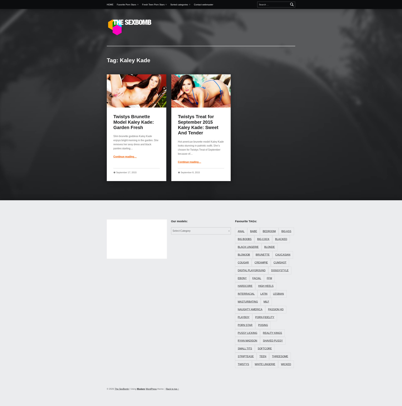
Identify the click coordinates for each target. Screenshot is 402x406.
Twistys (243, 364)
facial (256, 278)
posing (263, 325)
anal (241, 231)
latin (263, 294)
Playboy (244, 317)
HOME (110, 4)
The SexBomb (122, 389)
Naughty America (250, 309)
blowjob (244, 254)
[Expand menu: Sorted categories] (189, 4)
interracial (246, 294)
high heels (266, 286)
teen (262, 356)
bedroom (269, 231)
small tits (245, 348)
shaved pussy (273, 340)
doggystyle (280, 270)
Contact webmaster (203, 4)
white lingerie (265, 364)
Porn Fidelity (264, 317)
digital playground (252, 270)
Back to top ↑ (172, 389)
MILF (266, 301)
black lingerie (248, 247)
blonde (269, 247)
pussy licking (247, 333)
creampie (261, 262)
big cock (263, 239)
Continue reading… (125, 156)
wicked (286, 364)
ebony (242, 278)
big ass (286, 231)
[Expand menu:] (166, 4)
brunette (263, 254)
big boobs (245, 239)
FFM (269, 278)
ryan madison (247, 340)
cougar (243, 262)
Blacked (281, 239)
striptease (246, 356)
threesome (280, 356)
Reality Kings (272, 333)
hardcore (245, 286)
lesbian (278, 294)
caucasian (282, 254)
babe (253, 231)
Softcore (265, 348)
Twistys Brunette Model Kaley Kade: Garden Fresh (133, 122)
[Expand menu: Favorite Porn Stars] (138, 4)
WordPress (151, 389)
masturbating (248, 301)
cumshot (280, 262)
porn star (245, 325)
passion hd (276, 309)
